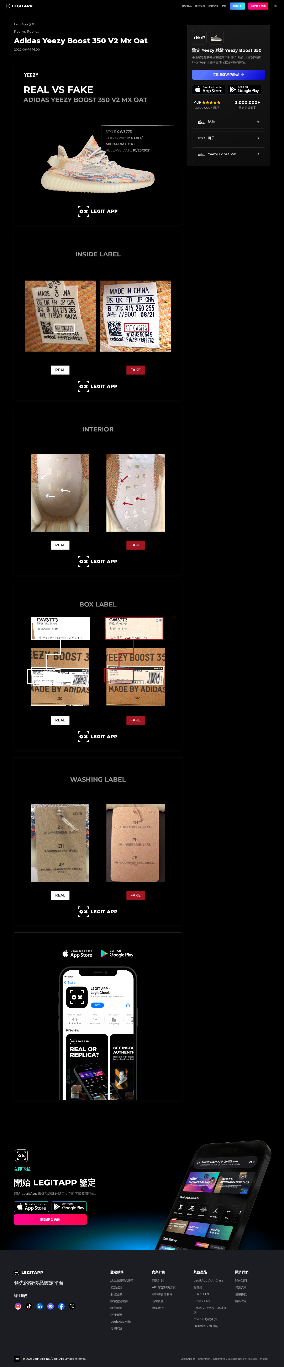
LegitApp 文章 (24, 24)
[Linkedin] (40, 1306)
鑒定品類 (200, 5)
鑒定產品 (187, 5)
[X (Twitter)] (72, 1306)
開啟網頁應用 (258, 5)
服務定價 (213, 5)
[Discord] (50, 1306)
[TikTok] (29, 1306)
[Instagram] (18, 1306)
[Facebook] (61, 1306)
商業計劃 (237, 5)
